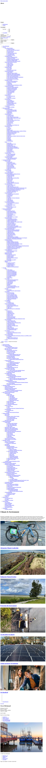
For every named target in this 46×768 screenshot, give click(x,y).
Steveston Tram (10, 178)
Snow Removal (10, 433)
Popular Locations (10, 265)
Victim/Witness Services (13, 456)
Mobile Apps (5, 756)
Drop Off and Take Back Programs (13, 355)
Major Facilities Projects (11, 211)
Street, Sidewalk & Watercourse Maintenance (15, 77)
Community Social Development (13, 193)
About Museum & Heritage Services (13, 173)
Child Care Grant (10, 185)
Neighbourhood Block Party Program (13, 189)
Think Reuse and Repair (11, 375)
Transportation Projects (11, 214)
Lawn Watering (12, 397)
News (6, 268)
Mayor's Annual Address (11, 285)
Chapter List (9, 310)
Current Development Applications (13, 229)
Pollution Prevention (10, 470)
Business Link (11, 455)
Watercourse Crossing (11, 435)
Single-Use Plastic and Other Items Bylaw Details (18, 378)
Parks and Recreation (11, 323)
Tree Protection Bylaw (11, 467)
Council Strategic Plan (11, 320)
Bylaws (6, 309)
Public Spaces (9, 366)
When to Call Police (13, 449)
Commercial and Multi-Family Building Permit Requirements (18, 245)
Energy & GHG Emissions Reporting (16, 491)
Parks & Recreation (6, 108)
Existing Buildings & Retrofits (12, 489)
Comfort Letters (10, 235)
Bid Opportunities (8, 260)
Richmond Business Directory (12, 257)
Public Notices (9, 269)
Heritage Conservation (11, 224)
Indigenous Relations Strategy (12, 328)
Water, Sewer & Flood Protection (11, 62)
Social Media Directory (11, 275)
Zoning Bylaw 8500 (10, 313)
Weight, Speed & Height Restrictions (13, 75)
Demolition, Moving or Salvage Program (14, 246)
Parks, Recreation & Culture (12, 295)
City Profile (9, 170)
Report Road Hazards (11, 432)
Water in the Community (11, 402)
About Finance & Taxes (11, 304)
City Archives (7, 330)
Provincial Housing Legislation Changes (14, 226)
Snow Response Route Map (12, 418)
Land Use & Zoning (10, 222)
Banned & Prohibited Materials (12, 365)
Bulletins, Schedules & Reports (12, 241)
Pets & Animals (7, 99)
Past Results (9, 289)
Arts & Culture (7, 160)
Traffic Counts (9, 426)
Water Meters (11, 396)
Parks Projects (9, 215)
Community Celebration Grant (12, 190)
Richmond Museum (10, 174)
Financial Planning (10, 327)
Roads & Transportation (9, 71)
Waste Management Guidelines (12, 236)
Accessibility (3, 27)
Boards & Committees (11, 287)
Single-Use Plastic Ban (11, 377)
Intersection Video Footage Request (13, 74)
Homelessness (9, 195)
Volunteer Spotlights (10, 107)
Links (8, 460)
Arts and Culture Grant (11, 184)
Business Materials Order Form (14, 354)
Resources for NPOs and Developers (13, 61)
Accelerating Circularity (11, 90)
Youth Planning (10, 199)
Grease (8, 407)
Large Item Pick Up (10, 361)
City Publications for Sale (11, 329)
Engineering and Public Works (12, 325)
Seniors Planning (10, 200)
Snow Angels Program (11, 417)
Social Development (8, 192)
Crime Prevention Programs (12, 451)
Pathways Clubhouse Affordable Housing (14, 390)
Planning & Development (11, 298)
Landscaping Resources (11, 234)
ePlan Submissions (10, 251)
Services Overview (6, 344)
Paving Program (10, 213)
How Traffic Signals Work (12, 424)
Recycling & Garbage (9, 48)
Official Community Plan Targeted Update (14, 221)
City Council (7, 278)
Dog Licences (9, 100)
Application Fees (10, 231)
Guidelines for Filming (11, 262)
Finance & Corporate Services (12, 297)
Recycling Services (10, 51)
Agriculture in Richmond (11, 223)
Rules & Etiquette (10, 155)
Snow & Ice (9, 69)
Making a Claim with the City (12, 337)
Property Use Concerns (11, 316)
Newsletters (9, 276)
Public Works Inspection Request (13, 412)
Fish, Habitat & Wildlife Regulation (13, 465)
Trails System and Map (11, 153)
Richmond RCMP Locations (12, 447)
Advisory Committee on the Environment (16, 481)
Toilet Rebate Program (13, 398)
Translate (8, 36)
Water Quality (9, 394)
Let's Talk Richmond (11, 270)
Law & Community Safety (12, 294)
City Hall (4, 267)
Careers (4, 25)
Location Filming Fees (11, 264)
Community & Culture (7, 159)
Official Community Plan (11, 220)
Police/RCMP (9, 84)
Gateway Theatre (10, 164)
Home (2, 341)
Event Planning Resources (9, 201)
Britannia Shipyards (10, 175)
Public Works (9, 66)
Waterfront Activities (8, 156)
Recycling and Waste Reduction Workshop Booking (18, 382)
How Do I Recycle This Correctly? (13, 50)
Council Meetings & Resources (12, 279)
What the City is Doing (11, 493)
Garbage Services (10, 52)
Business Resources (8, 253)
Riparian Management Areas (12, 468)
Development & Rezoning (9, 228)
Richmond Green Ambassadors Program (14, 384)
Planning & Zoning (8, 217)
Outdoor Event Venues (11, 204)
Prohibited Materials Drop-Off (12, 367)
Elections (6, 288)
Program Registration (8, 109)
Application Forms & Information (13, 230)
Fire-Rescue (9, 83)
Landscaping (9, 436)
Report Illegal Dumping (11, 364)
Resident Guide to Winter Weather (13, 416)
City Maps (9, 97)
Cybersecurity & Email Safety (12, 338)
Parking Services (10, 315)
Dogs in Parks (9, 149)
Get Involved (4, 692)
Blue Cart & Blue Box (11, 351)
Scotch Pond (9, 180)
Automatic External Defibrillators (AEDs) (14, 85)
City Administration (10, 292)
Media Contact (9, 277)
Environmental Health (11, 317)
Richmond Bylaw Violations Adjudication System (16, 318)
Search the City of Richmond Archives (14, 332)
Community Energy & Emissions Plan (14, 322)
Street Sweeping (10, 434)
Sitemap (4, 757)
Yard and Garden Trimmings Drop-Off (14, 371)
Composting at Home (11, 372)
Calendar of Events (8, 205)
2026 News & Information (12, 271)
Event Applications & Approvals (13, 202)
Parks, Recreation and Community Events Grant (15, 188)
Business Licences (10, 255)
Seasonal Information (11, 356)
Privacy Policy (5, 758)
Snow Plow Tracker (10, 419)
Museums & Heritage (9, 172)
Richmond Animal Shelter (11, 103)
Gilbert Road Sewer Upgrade (12, 216)
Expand (2, 22)
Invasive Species (10, 466)
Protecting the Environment (12, 89)
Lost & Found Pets (10, 104)
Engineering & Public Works (12, 296)
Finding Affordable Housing (12, 57)
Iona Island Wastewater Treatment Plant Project (15, 408)
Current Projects (8, 209)
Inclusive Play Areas (10, 151)
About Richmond (8, 169)
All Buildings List (10, 302)
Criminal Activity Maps (11, 459)
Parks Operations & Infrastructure (13, 147)
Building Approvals (8, 239)
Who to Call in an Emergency (12, 81)
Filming (6, 261)
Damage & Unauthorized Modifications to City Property (17, 237)
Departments (7, 291)
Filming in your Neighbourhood (13, 266)
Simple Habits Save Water (14, 400)
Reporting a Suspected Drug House (15, 450)
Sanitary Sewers (10, 406)
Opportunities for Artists (11, 167)
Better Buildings (10, 240)
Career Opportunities (6, 720)
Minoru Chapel (10, 179)
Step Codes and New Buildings (12, 484)
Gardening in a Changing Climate (13, 471)
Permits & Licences (8, 252)
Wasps (13, 478)
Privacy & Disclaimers (9, 334)
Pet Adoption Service (11, 105)
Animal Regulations (10, 101)
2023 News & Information (12, 274)
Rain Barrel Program (13, 399)
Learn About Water (10, 403)
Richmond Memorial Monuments (13, 182)
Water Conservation (10, 395)
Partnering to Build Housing (12, 60)
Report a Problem (10, 102)
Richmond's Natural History (12, 473)
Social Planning (10, 194)
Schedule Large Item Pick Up (14, 362)
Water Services (9, 63)
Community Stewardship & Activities (13, 475)
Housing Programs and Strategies (13, 59)
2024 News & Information (12, 273)
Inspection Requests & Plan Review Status (14, 243)
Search (1, 38)
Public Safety (9, 326)
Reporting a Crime (10, 448)
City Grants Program (8, 183)
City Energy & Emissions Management (14, 487)
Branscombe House (10, 165)
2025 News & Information (12, 272)
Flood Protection (10, 65)
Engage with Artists (10, 166)
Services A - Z (5, 755)
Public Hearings (10, 282)
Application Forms (10, 263)
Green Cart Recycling (11, 369)
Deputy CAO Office (10, 293)
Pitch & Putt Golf (10, 150)
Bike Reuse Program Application (15, 376)
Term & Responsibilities (11, 280)
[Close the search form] (0, 44)
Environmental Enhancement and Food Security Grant (16, 187)
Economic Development (11, 254)
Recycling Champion (11, 383)
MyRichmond (5, 24)
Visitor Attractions (10, 171)
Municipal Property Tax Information (13, 308)
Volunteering (7, 106)
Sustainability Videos (11, 494)
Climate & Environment (9, 86)
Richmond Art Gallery (11, 162)
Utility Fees (9, 307)
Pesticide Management (11, 469)
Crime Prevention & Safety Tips (13, 458)
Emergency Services (8, 80)
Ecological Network (10, 474)
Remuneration (9, 283)
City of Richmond (6, 46)
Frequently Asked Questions (12, 248)
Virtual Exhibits (10, 333)
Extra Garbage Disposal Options (13, 363)
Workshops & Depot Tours (12, 381)
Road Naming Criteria (11, 233)
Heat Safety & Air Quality (11, 70)
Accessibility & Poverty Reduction (13, 197)
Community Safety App (13, 452)
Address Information (10, 232)
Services (4, 47)
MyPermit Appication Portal (12, 250)
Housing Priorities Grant (11, 191)
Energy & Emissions (10, 91)
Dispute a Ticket (10, 314)
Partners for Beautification (14, 476)
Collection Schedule (10, 49)
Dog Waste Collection (11, 357)
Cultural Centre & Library (11, 163)
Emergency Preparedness (11, 82)
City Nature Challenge (13, 479)
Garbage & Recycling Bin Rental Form (16, 359)
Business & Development (7, 208)
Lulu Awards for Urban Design (12, 225)
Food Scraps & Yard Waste (12, 53)
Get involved (9, 93)
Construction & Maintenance (12, 404)
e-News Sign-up (5, 718)
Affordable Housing (8, 56)
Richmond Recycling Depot (12, 350)
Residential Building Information (13, 242)
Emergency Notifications (11, 443)
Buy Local (9, 258)
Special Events (9, 207)
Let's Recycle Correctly (11, 352)
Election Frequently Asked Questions (13, 290)
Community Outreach (11, 55)
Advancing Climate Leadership (12, 87)
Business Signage (10, 256)
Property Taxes (10, 306)
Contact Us (9, 94)
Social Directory (5, 701)
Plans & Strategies (8, 319)
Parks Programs (10, 148)
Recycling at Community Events (13, 358)
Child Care (9, 198)
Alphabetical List (10, 312)
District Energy (10, 486)
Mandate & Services (10, 446)
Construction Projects (11, 210)
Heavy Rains (9, 68)
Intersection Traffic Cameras (12, 73)
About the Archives (10, 331)
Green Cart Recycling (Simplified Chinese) (17, 370)
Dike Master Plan (10, 410)
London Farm (9, 176)
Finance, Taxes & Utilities (9, 303)
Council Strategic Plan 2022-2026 (13, 286)
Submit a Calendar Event (11, 206)
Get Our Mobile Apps (11, 96)
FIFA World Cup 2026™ (11, 259)
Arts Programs (9, 161)
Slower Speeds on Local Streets (12, 79)
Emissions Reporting (11, 488)
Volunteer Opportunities (13, 457)
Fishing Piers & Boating (11, 158)
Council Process (10, 281)
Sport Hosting (9, 203)
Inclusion (8, 196)
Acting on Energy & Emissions (9, 663)
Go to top (2, 703)
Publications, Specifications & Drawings (14, 238)
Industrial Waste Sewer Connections (13, 247)
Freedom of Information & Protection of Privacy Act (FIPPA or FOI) (19, 335)
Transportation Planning (11, 227)
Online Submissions (8, 249)
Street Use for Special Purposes (12, 76)
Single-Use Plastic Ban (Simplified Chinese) (17, 379)
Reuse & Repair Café (11, 374)
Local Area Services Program (12, 78)
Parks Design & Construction (12, 146)
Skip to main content (4, 0)
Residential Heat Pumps (13, 490)
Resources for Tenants (11, 58)
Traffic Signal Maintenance (12, 425)
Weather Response (8, 67)
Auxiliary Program (12, 453)
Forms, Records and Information (13, 244)
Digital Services (8, 95)
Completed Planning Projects (12, 219)
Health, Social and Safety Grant (12, 186)
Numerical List (9, 311)
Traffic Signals (9, 72)
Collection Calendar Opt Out (12, 347)
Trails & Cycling (8, 152)
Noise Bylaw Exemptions (11, 212)
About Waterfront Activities (12, 157)
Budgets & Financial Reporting (12, 305)
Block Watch (11, 454)
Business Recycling (10, 353)
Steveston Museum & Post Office (13, 177)
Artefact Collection (10, 181)
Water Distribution (10, 401)
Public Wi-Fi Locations (11, 98)
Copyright (4, 759)
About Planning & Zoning (11, 218)
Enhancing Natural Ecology (12, 88)
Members (8, 284)
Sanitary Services (10, 64)
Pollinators (11, 477)
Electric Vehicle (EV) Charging (12, 485)
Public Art (9, 168)
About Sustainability (10, 92)
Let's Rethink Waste (10, 54)
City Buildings (7, 300)
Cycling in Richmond (11, 154)
